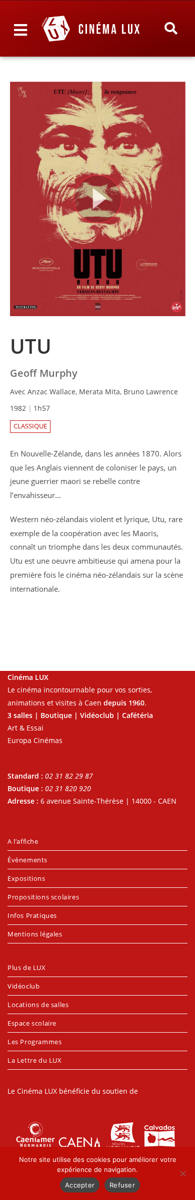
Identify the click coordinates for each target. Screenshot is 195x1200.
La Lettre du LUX (35, 1060)
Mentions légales (35, 933)
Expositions (27, 878)
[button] (170, 28)
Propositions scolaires (43, 896)
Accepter (79, 1185)
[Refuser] (183, 1173)
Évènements (28, 859)
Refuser (122, 1185)
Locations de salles (38, 1004)
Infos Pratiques (32, 915)
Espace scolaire (32, 1023)
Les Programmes (35, 1041)
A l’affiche (23, 841)
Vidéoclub (24, 986)
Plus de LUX (27, 967)
